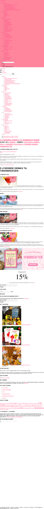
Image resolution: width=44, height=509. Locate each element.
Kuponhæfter (8, 36)
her (33, 282)
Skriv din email (3, 285)
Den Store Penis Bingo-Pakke (8, 164)
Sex (5, 47)
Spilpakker (7, 58)
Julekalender (33, 404)
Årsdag (7, 49)
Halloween (7, 23)
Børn (6, 13)
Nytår (6, 26)
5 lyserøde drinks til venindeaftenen (19, 140)
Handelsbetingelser (10, 6)
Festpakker (8, 31)
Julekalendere (9, 40)
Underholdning (39, 408)
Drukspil (7, 53)
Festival (7, 21)
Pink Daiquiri (12, 228)
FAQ (5, 3)
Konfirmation (8, 24)
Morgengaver (8, 37)
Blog (3, 60)
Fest (3, 17)
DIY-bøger (7, 34)
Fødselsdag (8, 22)
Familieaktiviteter (30, 403)
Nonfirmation (8, 25)
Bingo (6, 52)
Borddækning (11, 403)
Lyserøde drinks (30, 144)
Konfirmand (2, 406)
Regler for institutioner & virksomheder (14, 416)
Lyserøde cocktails (13, 144)
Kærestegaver (9, 46)
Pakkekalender (3, 408)
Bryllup (7, 93)
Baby (6, 12)
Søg (12, 291)
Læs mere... (26, 383)
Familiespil (34, 403)
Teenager (7, 14)
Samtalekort (8, 57)
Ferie (6, 54)
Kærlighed (5, 45)
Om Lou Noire (8, 5)
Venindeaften (8, 30)
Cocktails (28, 142)
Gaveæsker (8, 35)
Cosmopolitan (20, 191)
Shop (3, 2)
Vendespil (7, 59)
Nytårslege (39, 406)
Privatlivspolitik (9, 7)
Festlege (3, 405)
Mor (6, 15)
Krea (11, 406)
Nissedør (7, 43)
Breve (6, 33)
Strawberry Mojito (6, 246)
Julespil (7, 42)
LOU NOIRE (2, 0)
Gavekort (16, 404)
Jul (3, 38)
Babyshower (8, 18)
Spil (3, 51)
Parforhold (7, 408)
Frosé (22, 209)
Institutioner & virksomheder (13, 9)
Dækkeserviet (24, 403)
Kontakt (7, 10)
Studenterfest (9, 29)
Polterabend (8, 27)
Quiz (6, 56)
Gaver (4, 32)
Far (5, 16)
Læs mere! (26, 298)
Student (24, 408)
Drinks (12, 142)
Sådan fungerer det (10, 8)
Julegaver (7, 39)
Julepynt (7, 41)
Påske (6, 28)
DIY (17, 403)
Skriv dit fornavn (3, 284)
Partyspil (7, 55)
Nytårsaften (35, 406)
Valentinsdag (8, 48)
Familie (4, 11)
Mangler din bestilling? (11, 4)
